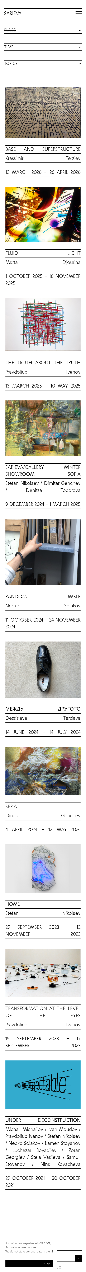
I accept (29, 1263)
